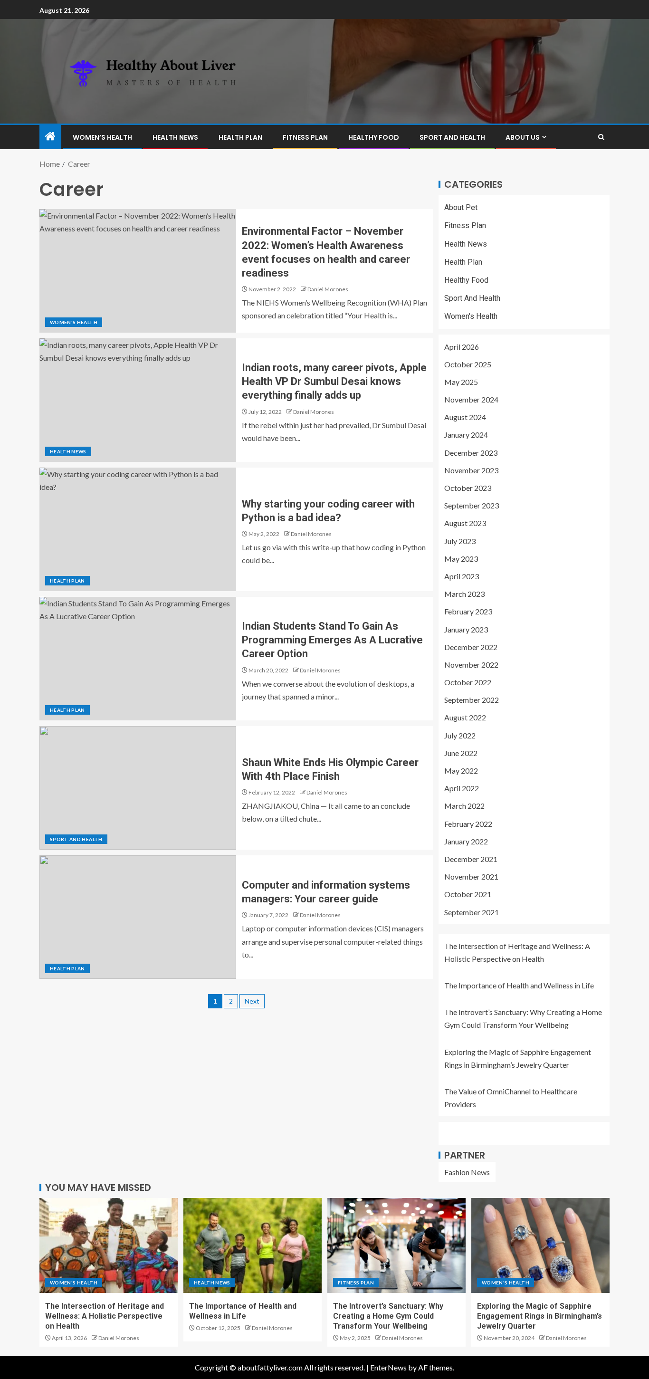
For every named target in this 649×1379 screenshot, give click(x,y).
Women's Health (73, 322)
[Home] (50, 137)
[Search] (601, 137)
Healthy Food (373, 137)
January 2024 (466, 434)
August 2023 (465, 522)
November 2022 (471, 664)
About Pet (460, 207)
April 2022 (461, 788)
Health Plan (240, 137)
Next (252, 1001)
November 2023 (471, 470)
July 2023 (460, 541)
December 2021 (470, 858)
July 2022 (460, 735)
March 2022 (464, 805)
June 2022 (460, 752)
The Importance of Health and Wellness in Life (519, 985)
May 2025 (461, 381)
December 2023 (470, 452)
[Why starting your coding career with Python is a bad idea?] (137, 529)
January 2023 (466, 629)
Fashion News (467, 1172)
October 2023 (467, 487)
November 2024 (471, 399)
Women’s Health (102, 137)
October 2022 (467, 682)
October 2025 (467, 364)
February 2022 (468, 823)
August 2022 (465, 717)
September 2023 (471, 505)
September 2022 (471, 699)
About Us (523, 137)
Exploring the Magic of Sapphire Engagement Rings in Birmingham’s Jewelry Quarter (539, 1316)
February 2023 (468, 611)
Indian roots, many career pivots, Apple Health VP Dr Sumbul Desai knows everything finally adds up (334, 382)
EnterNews (388, 1367)
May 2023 (461, 558)
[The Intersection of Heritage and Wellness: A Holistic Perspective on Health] (108, 1245)
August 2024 (465, 416)
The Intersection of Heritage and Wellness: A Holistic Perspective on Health (104, 1316)
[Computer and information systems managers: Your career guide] (137, 917)
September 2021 (471, 912)
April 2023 (461, 576)
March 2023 (464, 593)
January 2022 (466, 841)
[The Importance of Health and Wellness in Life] (252, 1245)
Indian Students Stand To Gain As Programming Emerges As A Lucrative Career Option (332, 640)
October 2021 (467, 894)
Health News (175, 137)
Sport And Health (452, 137)
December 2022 (470, 646)
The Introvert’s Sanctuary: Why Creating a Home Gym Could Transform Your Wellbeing (388, 1316)
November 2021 (471, 876)
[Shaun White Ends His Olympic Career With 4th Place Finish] (137, 788)
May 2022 (461, 770)
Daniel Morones (327, 289)
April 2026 (461, 346)
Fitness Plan (305, 137)
